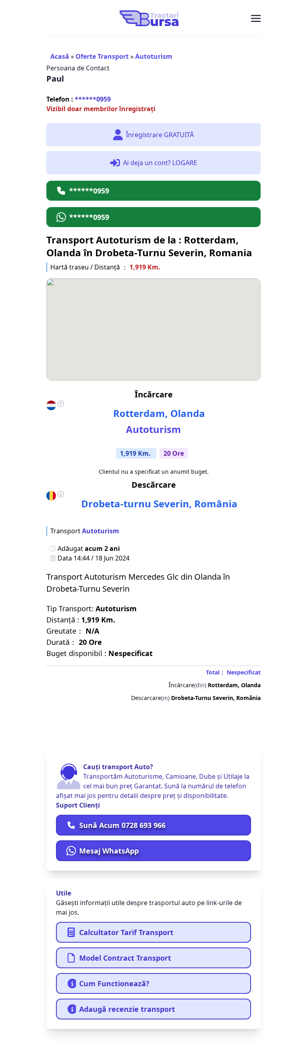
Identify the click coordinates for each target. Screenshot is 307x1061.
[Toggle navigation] (256, 18)
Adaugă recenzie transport (127, 1009)
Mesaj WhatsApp (109, 851)
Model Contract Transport (125, 958)
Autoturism (153, 56)
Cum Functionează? (114, 983)
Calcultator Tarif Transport (126, 932)
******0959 (78, 99)
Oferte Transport (102, 56)
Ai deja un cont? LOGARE (160, 162)
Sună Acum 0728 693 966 (122, 825)
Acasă (59, 56)
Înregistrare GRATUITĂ (160, 134)
